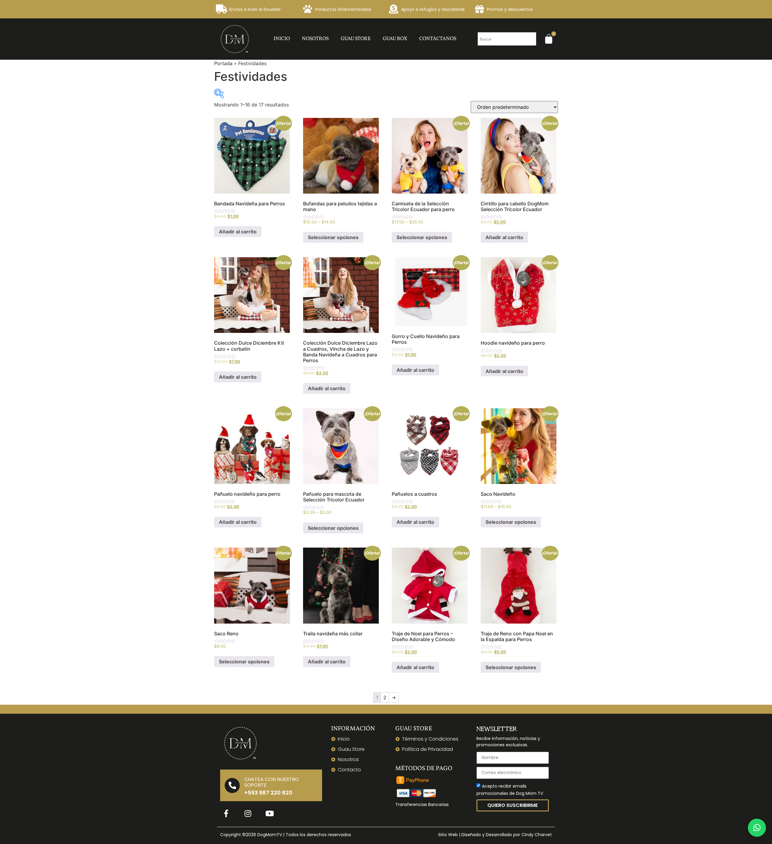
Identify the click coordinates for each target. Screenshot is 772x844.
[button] (757, 828)
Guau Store (356, 38)
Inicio (282, 38)
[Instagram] (248, 813)
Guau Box (395, 38)
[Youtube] (270, 813)
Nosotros (315, 38)
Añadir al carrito (238, 232)
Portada (223, 63)
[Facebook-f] (226, 813)
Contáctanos (437, 38)
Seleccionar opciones (333, 237)
